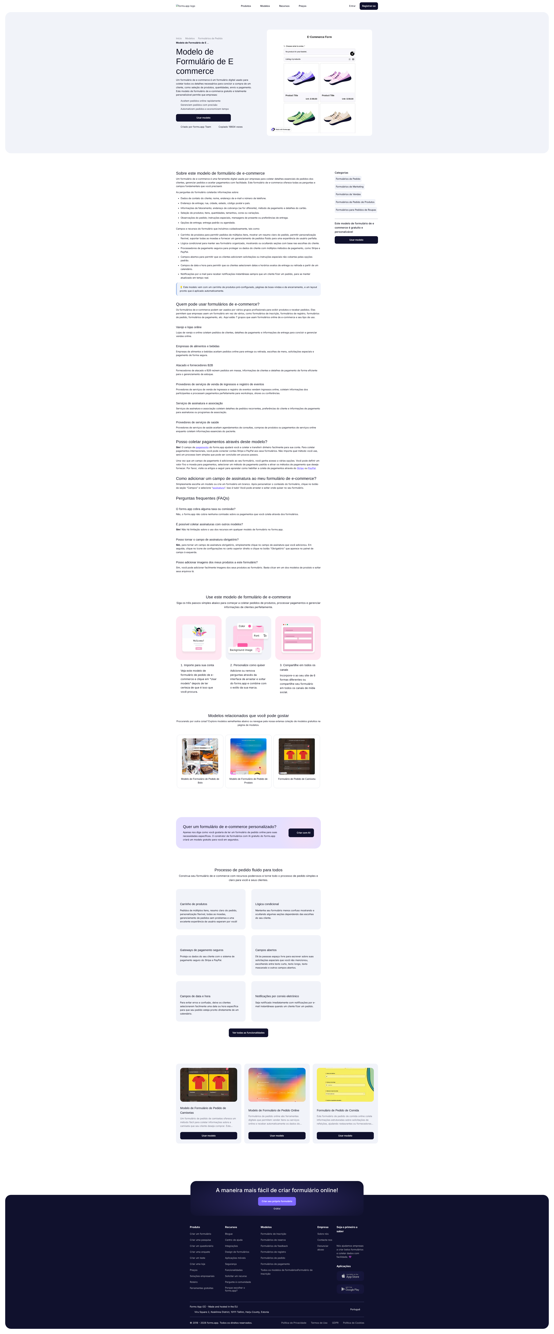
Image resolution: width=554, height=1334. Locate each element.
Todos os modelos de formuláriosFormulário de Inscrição (286, 1272)
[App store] (350, 1276)
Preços (193, 1270)
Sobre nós (323, 1233)
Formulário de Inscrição (273, 1233)
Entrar (352, 5)
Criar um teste (197, 1257)
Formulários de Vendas (348, 194)
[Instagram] (345, 1238)
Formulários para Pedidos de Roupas (356, 209)
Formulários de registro (273, 1251)
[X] (351, 1238)
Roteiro (194, 1282)
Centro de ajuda (234, 1239)
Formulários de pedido (273, 1257)
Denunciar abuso (322, 1247)
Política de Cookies (353, 1322)
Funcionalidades (234, 1270)
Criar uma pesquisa (200, 1239)
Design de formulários (237, 1251)
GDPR (335, 1322)
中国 (355, 1301)
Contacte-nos (324, 1239)
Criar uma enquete (200, 1251)
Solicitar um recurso (236, 1276)
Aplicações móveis (235, 1257)
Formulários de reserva (273, 1239)
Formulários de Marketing (350, 186)
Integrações (231, 1245)
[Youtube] (358, 1238)
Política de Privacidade (293, 1322)
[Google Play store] (350, 1289)
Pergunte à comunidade (238, 1282)
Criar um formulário (200, 1233)
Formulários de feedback (274, 1245)
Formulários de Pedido (348, 178)
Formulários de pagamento (275, 1263)
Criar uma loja (197, 1263)
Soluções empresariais (202, 1276)
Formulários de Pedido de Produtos (355, 202)
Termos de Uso (319, 1322)
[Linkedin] (339, 1238)
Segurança (231, 1263)
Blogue (229, 1233)
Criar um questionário (201, 1245)
